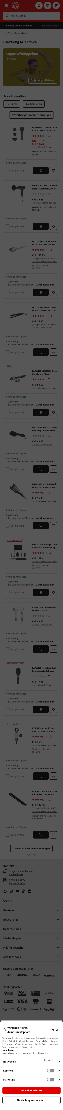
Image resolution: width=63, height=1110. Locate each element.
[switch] (50, 1070)
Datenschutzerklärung (11, 1053)
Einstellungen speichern (31, 1100)
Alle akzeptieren (31, 1090)
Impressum (28, 1053)
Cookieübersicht (41, 1053)
